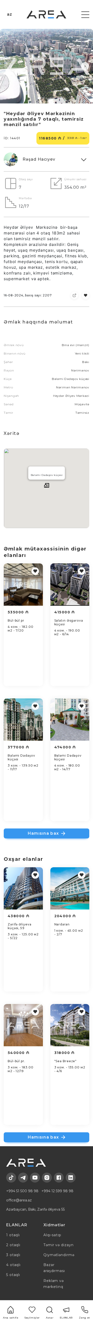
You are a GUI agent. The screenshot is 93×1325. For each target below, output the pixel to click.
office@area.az (19, 1200)
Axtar (49, 1317)
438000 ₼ (19, 916)
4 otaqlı (13, 1265)
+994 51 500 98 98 (22, 1191)
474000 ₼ (65, 747)
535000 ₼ (18, 612)
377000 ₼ (18, 747)
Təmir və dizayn (58, 1245)
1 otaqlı (13, 1235)
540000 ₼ (19, 1053)
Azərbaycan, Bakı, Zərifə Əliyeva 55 (35, 1209)
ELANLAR (66, 1317)
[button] (8, 66)
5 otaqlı (13, 1275)
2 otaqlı (13, 1245)
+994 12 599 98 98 (57, 1191)
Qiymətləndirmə (58, 1255)
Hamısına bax (43, 833)
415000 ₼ (64, 612)
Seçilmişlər (32, 1317)
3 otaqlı (13, 1255)
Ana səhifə (10, 1317)
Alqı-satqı (52, 1235)
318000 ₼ (64, 1053)
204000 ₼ (65, 916)
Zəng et (84, 1317)
